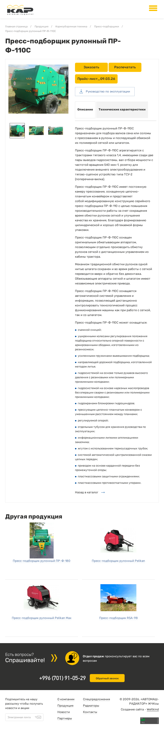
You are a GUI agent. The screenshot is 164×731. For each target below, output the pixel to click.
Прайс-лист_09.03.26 (96, 79)
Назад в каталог (86, 492)
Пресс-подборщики (106, 26)
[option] (38, 89)
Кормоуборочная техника (71, 26)
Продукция (41, 26)
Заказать (91, 67)
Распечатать (125, 67)
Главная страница (16, 26)
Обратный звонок (107, 678)
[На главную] (20, 15)
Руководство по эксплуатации (107, 91)
